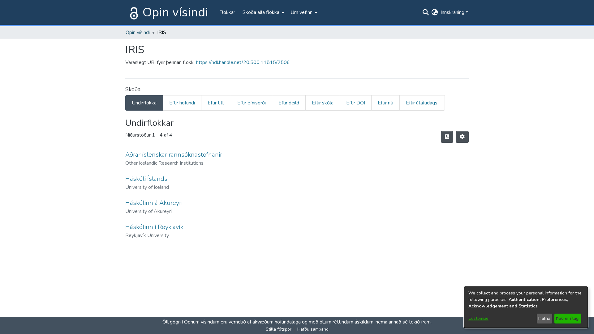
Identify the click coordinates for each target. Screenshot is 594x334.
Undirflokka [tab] (144, 102)
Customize (478, 318)
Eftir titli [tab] (216, 102)
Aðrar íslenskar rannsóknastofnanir (173, 154)
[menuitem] (262, 12)
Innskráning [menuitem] (452, 12)
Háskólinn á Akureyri (154, 203)
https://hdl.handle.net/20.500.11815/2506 (243, 62)
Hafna (544, 318)
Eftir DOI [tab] (355, 102)
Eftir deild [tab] (288, 102)
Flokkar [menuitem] (227, 12)
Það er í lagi (567, 318)
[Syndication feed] (447, 137)
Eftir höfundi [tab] (182, 102)
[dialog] (526, 307)
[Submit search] (426, 12)
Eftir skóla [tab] (323, 102)
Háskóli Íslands (146, 179)
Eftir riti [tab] (385, 102)
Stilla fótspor (278, 329)
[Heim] (132, 12)
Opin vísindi (175, 12)
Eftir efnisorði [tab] (251, 102)
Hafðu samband (313, 329)
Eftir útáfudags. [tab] (422, 102)
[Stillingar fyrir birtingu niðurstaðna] (462, 137)
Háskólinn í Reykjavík (154, 227)
